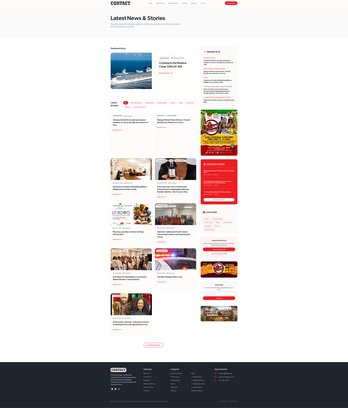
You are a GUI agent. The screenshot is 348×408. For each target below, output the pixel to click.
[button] (153, 345)
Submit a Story (160, 3)
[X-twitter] (119, 389)
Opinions (128, 107)
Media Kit (185, 3)
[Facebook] (112, 389)
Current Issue (149, 103)
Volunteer (194, 3)
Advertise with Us (173, 3)
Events (173, 103)
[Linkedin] (115, 389)
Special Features (140, 107)
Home (150, 3)
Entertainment (162, 103)
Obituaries (190, 103)
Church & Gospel (135, 103)
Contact (203, 3)
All (126, 103)
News (181, 103)
